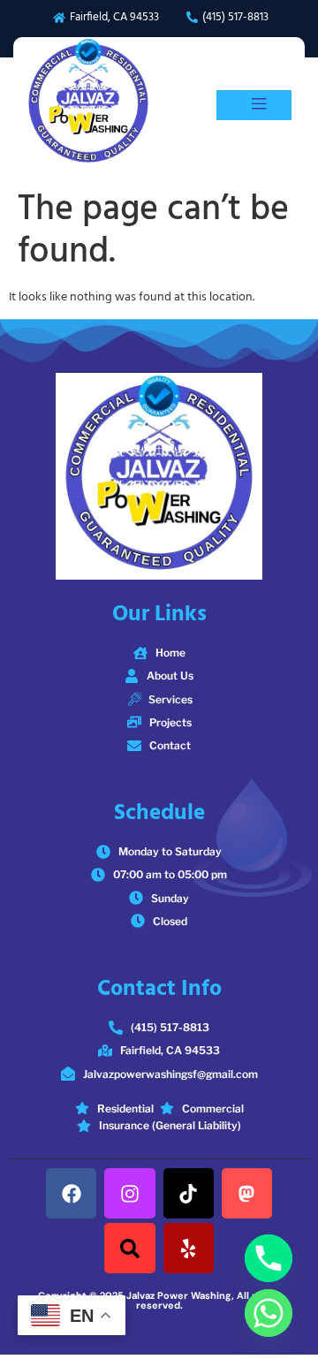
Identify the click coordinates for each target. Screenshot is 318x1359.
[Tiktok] (188, 1193)
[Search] (129, 1248)
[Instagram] (129, 1193)
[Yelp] (188, 1248)
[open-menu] (254, 105)
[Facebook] (71, 1193)
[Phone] (268, 1258)
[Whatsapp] (268, 1313)
